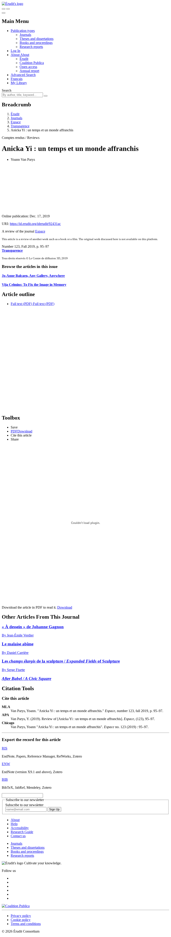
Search (6, 90)
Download (64, 607)
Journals (25, 35)
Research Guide (22, 832)
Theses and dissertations (36, 39)
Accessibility (20, 828)
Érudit (24, 59)
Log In (15, 51)
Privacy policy (21, 916)
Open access (28, 67)
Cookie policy (21, 920)
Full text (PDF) (21, 304)
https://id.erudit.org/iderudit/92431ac (35, 224)
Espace (16, 122)
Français (16, 79)
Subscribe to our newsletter (24, 805)
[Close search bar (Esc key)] (8, 9)
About (24, 55)
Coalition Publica (32, 63)
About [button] (15, 55)
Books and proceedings (36, 43)
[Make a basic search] (3, 9)
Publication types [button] (23, 31)
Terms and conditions (26, 924)
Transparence (20, 126)
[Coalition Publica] (16, 906)
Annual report (29, 71)
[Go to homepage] (12, 4)
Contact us (18, 836)
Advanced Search (23, 75)
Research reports (31, 47)
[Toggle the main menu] (3, 13)
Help (14, 824)
